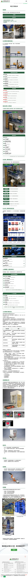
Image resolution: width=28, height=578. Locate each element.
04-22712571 (18, 571)
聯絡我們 (14, 549)
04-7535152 (5, 570)
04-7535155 (5, 568)
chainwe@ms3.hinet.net (7, 572)
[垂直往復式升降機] (8, 507)
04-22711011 (18, 569)
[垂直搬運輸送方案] (13, 399)
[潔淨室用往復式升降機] (20, 507)
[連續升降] (14, 434)
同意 (4, 576)
